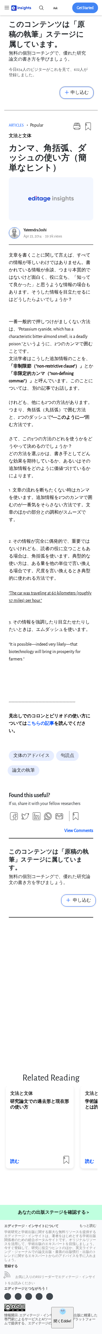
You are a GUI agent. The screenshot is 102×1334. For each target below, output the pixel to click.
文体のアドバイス (31, 755)
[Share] (14, 818)
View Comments (78, 830)
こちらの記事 (40, 723)
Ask (55, 8)
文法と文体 (20, 136)
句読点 (67, 755)
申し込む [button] (80, 92)
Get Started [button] (85, 7)
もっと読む (87, 1226)
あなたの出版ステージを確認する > (53, 1212)
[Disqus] (51, 993)
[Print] (77, 128)
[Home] (21, 7)
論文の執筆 (23, 770)
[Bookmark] (88, 128)
